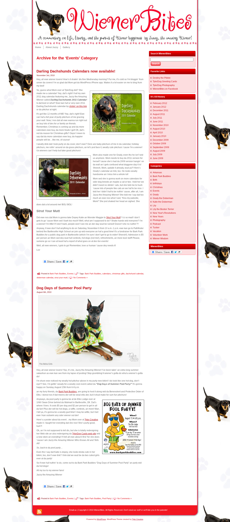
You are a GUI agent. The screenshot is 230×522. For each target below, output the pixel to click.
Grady (156, 194)
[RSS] (39, 512)
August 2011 (159, 114)
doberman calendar (45, 277)
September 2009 (161, 147)
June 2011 (158, 121)
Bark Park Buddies (58, 273)
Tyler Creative (91, 419)
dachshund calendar (134, 273)
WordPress (101, 519)
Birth (155, 180)
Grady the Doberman (163, 198)
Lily (154, 205)
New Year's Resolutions (164, 213)
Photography (159, 220)
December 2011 (160, 110)
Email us (73, 510)
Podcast (157, 224)
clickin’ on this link (78, 106)
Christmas (158, 187)
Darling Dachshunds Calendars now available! (75, 71)
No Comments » (80, 277)
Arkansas (157, 172)
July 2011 (157, 118)
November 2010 (161, 125)
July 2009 (157, 154)
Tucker (156, 227)
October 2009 (159, 143)
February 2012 (160, 103)
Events (70, 273)
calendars (106, 273)
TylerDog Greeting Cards (165, 81)
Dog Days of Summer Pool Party (64, 288)
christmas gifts (118, 273)
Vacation (157, 231)
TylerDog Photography (164, 85)
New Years (158, 216)
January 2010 (159, 136)
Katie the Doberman (162, 202)
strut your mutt (60, 277)
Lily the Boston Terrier (163, 209)
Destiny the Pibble (162, 78)
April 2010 (158, 132)
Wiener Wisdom (160, 238)
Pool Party (106, 498)
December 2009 (161, 140)
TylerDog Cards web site (84, 433)
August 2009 (159, 151)
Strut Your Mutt (113, 217)
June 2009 (158, 158)
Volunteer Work (160, 235)
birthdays (157, 183)
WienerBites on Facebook (165, 89)
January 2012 (159, 107)
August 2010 (159, 129)
